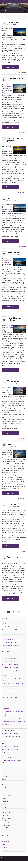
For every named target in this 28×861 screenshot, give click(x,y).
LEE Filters (19, 254)
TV (3, 850)
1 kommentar (22, 551)
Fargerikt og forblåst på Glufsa (15, 319)
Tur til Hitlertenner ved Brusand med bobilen (12, 655)
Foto (11, 24)
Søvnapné (4, 841)
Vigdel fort (10, 757)
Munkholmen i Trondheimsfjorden (10, 697)
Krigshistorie (5, 812)
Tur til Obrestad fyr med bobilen (9, 661)
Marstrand (19, 565)
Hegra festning (5, 708)
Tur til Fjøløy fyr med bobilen (8, 639)
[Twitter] (6, 1)
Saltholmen (8, 167)
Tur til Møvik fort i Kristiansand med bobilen (12, 626)
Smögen (23, 566)
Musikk (4, 833)
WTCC (5, 829)
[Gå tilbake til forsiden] (14, 6)
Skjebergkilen (5, 457)
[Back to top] (25, 857)
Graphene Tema (10, 859)
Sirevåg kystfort (6, 724)
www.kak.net (4, 10)
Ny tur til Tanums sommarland (12, 733)
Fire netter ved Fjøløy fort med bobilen (11, 645)
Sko (3, 838)
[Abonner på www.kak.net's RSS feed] (2, 1)
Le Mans (6, 825)
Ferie (3, 787)
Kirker (3, 807)
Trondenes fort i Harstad (8, 705)
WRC (5, 827)
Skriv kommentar (22, 72)
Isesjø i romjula (13, 22)
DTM (5, 820)
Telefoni (4, 847)
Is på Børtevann (13, 253)
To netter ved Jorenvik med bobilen (10, 636)
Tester (5, 773)
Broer (3, 779)
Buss (3, 782)
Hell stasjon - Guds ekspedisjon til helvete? (12, 718)
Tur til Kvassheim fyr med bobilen (10, 658)
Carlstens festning (11, 593)
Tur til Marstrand (14, 557)
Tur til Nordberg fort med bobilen (10, 688)
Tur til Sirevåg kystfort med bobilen (10, 670)
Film (3, 790)
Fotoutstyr (6, 795)
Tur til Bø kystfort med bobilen (9, 648)
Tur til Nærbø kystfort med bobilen (10, 667)
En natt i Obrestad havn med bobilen (10, 664)
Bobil (3, 776)
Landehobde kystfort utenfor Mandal (15, 754)
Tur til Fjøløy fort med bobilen (9, 642)
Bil (2, 771)
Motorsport (5, 818)
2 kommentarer (22, 192)
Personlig (4, 835)
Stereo (3, 844)
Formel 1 (6, 822)
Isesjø (3, 35)
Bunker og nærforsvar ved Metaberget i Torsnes (13, 721)
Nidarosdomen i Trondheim (8, 702)
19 (19, 611)
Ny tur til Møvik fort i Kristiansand (13, 739)
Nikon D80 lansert (6, 715)
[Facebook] (4, 1)
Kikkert (4, 804)
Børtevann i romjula (15, 79)
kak (9, 24)
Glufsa (4, 332)
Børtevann (5, 32)
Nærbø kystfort (13, 752)
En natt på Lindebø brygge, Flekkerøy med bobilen (13, 629)
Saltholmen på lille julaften (14, 139)
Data (3, 784)
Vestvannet (9, 329)
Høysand (11, 327)
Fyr (3, 798)
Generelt (14, 24)
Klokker (4, 810)
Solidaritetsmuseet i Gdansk (8, 700)
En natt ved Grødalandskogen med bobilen (12, 651)
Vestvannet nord (14, 381)
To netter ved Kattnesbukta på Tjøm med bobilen (13, 633)
